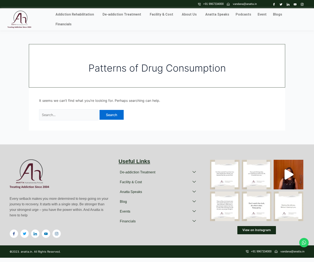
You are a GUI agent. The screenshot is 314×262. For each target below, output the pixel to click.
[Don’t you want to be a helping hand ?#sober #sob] (225, 174)
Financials (64, 24)
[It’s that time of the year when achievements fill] (225, 206)
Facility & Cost (161, 14)
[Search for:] (69, 115)
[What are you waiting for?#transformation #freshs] (256, 206)
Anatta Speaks (217, 14)
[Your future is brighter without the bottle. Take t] (288, 174)
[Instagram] (301, 4)
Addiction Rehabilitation (75, 14)
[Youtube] (294, 4)
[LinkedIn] (287, 4)
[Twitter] (280, 4)
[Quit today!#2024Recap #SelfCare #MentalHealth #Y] (256, 174)
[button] (75, 14)
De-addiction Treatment (122, 14)
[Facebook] (273, 4)
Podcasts (243, 14)
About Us (189, 14)
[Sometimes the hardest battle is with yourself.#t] (288, 206)
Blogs (277, 14)
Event (262, 14)
